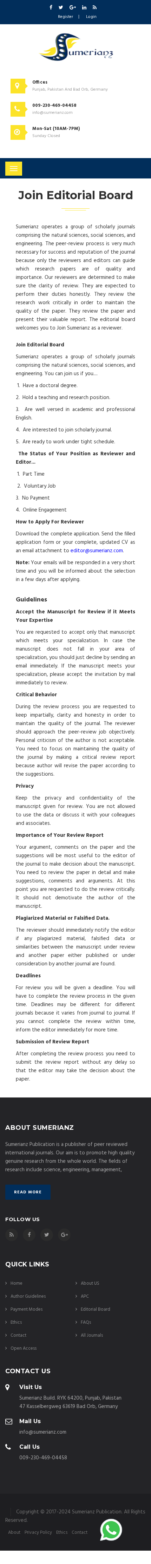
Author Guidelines (28, 1296)
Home (16, 1283)
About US (90, 1283)
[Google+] (73, 8)
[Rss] (95, 8)
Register (65, 16)
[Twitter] (61, 8)
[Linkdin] (84, 8)
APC (85, 1296)
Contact (18, 1335)
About (14, 1533)
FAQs (86, 1322)
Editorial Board (95, 1309)
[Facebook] (51, 8)
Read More (28, 1192)
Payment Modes (26, 1309)
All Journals (92, 1335)
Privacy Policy (38, 1533)
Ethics (16, 1322)
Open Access (24, 1348)
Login (91, 16)
